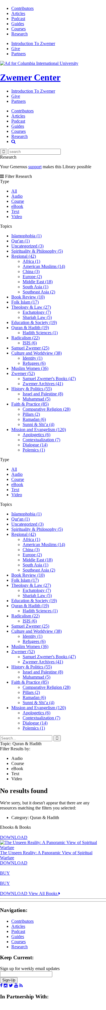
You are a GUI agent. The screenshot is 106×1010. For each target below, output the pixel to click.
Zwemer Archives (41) (43, 383)
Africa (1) (31, 261)
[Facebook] (1, 985)
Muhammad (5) (36, 399)
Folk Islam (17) (25, 302)
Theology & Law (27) (31, 307)
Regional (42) (23, 256)
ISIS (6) (30, 342)
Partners (18, 53)
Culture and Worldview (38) (36, 353)
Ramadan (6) (34, 419)
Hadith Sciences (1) (40, 332)
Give (15, 48)
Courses (18, 28)
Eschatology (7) (37, 312)
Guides (17, 23)
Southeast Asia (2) (39, 291)
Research (19, 33)
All (14, 191)
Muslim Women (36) (29, 368)
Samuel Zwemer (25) (30, 348)
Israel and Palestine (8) (43, 393)
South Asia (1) (35, 286)
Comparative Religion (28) (46, 409)
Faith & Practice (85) (30, 404)
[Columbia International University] (39, 63)
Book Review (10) (28, 297)
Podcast (18, 18)
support (35, 166)
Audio (17, 196)
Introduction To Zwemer (33, 43)
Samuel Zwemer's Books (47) (49, 378)
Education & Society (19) (34, 322)
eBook (17, 206)
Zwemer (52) (23, 373)
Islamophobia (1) (26, 235)
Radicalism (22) (25, 337)
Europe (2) (32, 276)
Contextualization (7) (41, 439)
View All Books (44, 893)
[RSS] (21, 985)
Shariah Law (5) (37, 317)
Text (15, 211)
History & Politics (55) (31, 388)
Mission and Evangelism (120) (38, 429)
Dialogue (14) (35, 444)
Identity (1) (32, 358)
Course (17, 201)
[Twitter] (11, 985)
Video (16, 216)
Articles (18, 13)
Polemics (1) (34, 450)
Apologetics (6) (36, 434)
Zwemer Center (30, 77)
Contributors (22, 8)
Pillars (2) (31, 414)
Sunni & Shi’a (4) (38, 424)
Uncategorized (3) (27, 246)
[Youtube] (16, 985)
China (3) (31, 271)
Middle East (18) (38, 281)
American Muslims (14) (44, 266)
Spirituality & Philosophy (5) (37, 251)
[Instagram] (6, 985)
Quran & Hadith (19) (30, 327)
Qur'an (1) (20, 240)
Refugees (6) (34, 363)
